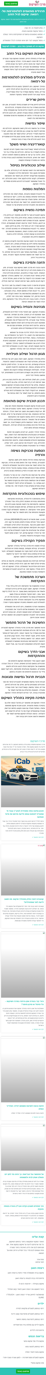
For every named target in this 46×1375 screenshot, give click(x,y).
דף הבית (42, 19)
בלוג (36, 19)
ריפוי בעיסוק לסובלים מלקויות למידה (30, 1308)
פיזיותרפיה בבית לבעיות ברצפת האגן (29, 1278)
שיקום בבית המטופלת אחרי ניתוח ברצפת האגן (26, 1273)
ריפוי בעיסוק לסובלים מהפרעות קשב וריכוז (27, 1314)
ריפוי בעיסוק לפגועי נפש (34, 1346)
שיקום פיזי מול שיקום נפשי (34, 1341)
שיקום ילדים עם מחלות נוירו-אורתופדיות (28, 1325)
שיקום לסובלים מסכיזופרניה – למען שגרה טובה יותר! (23, 1357)
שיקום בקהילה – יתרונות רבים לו (31, 1284)
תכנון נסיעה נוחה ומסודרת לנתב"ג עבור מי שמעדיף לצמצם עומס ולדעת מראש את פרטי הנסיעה (24, 814)
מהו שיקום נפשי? (37, 1363)
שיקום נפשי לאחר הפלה (34, 1352)
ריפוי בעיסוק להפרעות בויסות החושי (30, 1319)
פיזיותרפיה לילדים (37, 1330)
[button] (24, 3)
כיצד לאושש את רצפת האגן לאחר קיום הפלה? (25, 1289)
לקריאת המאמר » (38, 837)
